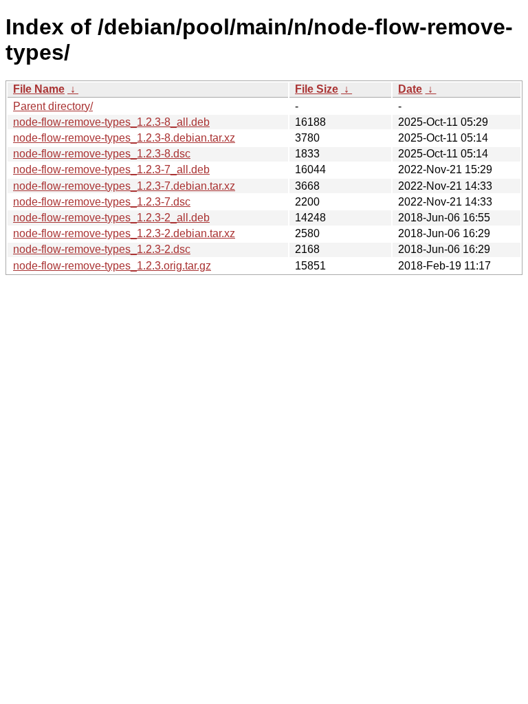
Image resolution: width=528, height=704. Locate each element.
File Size (316, 89)
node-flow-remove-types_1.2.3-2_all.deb (111, 217)
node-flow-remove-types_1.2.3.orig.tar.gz (112, 266)
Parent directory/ (53, 106)
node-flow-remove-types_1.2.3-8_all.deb (111, 122)
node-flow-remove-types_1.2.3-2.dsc (101, 249)
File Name (39, 89)
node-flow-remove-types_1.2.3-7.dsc (101, 202)
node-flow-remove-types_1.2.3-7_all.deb (111, 169)
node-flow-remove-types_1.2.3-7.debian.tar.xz (124, 186)
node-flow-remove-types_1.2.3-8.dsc (101, 154)
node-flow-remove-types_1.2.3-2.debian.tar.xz (124, 233)
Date (410, 89)
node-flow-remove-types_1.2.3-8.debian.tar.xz (124, 138)
